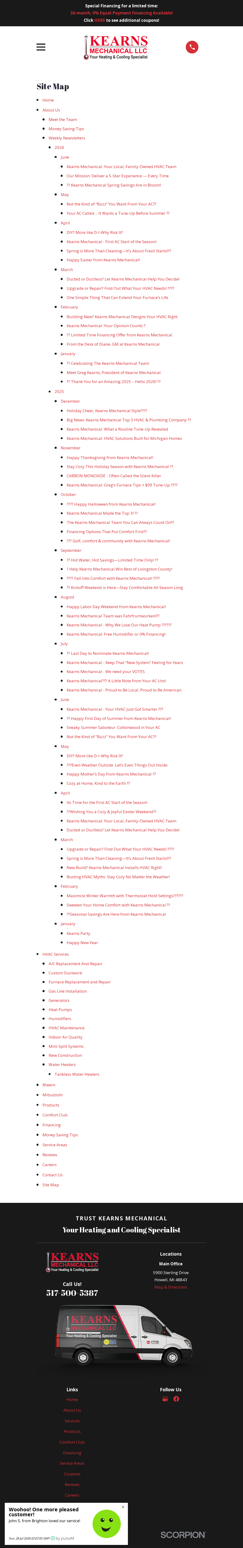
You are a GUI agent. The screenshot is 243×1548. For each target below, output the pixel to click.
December (70, 401)
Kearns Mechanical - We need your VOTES (106, 671)
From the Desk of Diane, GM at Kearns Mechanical (113, 344)
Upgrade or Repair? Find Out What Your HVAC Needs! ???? (120, 288)
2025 (59, 391)
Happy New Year (82, 942)
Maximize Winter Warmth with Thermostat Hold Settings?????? (125, 895)
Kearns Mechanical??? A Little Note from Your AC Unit (116, 680)
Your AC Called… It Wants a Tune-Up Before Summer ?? (118, 213)
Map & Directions (170, 1287)
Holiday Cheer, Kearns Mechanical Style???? (107, 410)
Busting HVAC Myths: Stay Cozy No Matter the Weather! (118, 876)
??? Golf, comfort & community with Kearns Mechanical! (118, 541)
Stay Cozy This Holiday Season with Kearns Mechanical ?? (120, 466)
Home (48, 100)
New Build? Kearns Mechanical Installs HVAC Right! (114, 867)
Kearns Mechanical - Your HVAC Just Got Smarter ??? (115, 709)
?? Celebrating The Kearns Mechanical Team (108, 363)
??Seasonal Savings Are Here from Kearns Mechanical (116, 914)
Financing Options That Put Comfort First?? (107, 531)
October (68, 494)
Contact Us (52, 1175)
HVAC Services (55, 954)
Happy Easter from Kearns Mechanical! (103, 260)
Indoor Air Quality (66, 1037)
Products (50, 1105)
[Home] (116, 47)
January (68, 353)
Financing (51, 1125)
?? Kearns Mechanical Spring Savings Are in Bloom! (114, 185)
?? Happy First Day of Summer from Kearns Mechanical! (119, 718)
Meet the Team (63, 119)
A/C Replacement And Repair (75, 963)
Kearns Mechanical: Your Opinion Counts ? (106, 325)
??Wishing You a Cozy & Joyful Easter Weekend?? (111, 811)
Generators (59, 1000)
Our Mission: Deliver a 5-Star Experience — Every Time (118, 175)
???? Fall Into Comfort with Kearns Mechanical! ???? (113, 578)
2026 (59, 147)
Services (72, 1420)
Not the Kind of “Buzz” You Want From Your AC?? (111, 204)
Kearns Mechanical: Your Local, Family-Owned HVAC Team (121, 166)
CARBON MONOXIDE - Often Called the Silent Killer (114, 475)
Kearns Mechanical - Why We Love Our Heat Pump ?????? (119, 625)
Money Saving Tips (66, 128)
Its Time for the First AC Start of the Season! (107, 802)
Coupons (72, 1474)
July (64, 643)
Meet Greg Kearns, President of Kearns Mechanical (114, 372)
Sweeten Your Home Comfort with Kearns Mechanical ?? (118, 905)
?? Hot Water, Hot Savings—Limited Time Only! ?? (112, 560)
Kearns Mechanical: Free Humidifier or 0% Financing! (116, 634)
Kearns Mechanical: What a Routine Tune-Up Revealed (117, 429)
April (65, 223)
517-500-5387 (72, 1292)
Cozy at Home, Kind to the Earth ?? (98, 783)
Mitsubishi (52, 1094)
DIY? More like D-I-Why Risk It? (95, 232)
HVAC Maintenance (66, 1028)
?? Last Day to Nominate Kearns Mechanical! (108, 653)
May (65, 194)
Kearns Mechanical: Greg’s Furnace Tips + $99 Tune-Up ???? (122, 485)
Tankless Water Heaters (77, 1074)
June (65, 157)
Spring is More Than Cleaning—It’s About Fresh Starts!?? (119, 251)
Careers (49, 1164)
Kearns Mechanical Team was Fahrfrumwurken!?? (113, 616)
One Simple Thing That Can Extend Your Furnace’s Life (117, 297)
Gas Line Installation (68, 991)
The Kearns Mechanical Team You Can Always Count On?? (120, 522)
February (69, 307)
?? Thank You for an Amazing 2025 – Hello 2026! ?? (114, 381)
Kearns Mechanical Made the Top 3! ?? (102, 513)
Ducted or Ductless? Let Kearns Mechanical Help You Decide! (123, 279)
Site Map (50, 1184)
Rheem (48, 1085)
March (67, 269)
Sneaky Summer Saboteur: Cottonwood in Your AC (113, 727)
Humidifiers (60, 1018)
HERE (99, 20)
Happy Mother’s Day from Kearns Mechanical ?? (111, 774)
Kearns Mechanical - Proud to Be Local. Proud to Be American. (124, 690)
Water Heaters (62, 1064)
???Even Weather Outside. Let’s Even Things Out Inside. (117, 765)
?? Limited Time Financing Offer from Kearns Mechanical (119, 335)
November (70, 448)
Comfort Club (55, 1115)
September (71, 550)
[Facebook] (176, 1399)
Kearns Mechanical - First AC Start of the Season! (111, 241)
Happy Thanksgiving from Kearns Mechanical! (110, 457)
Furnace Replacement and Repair (80, 982)
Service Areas (54, 1144)
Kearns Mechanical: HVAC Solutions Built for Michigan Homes (124, 438)
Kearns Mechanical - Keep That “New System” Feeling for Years (125, 662)
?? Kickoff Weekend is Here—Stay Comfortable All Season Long (125, 587)
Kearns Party (78, 933)
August (67, 597)
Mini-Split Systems (66, 1046)
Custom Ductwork (65, 973)
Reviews (49, 1154)
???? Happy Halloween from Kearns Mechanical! (111, 504)
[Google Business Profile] (165, 1399)
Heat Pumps (60, 1009)
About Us (51, 110)
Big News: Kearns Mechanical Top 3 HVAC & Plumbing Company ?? (129, 420)
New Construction (65, 1055)
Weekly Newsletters (67, 138)
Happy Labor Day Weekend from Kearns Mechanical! (116, 606)
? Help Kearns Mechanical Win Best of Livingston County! (119, 569)
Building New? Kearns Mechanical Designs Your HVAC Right (122, 316)
